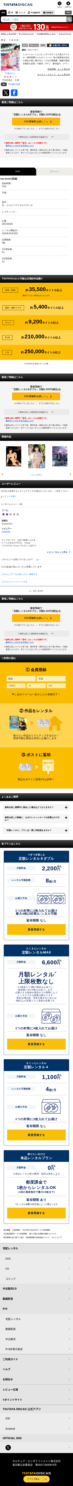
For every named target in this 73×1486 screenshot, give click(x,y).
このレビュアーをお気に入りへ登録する (19, 574)
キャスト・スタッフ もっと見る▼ (53, 74)
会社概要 (6, 1230)
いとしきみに (36, 474)
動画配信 (49, 12)
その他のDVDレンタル (46, 34)
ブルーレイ (54, 171)
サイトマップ (57, 1237)
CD (12, 12)
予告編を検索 (14, 84)
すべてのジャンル (26, 34)
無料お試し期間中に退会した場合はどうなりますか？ (29, 807)
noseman (6, 531)
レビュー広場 (10, 1389)
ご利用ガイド (10, 1359)
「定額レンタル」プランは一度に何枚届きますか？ (28, 830)
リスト (59, 7)
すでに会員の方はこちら (49, 128)
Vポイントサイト (12, 1399)
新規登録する (36, 929)
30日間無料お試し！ (36, 121)
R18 (68, 12)
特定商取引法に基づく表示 (13, 1237)
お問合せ (8, 1379)
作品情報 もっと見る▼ (59, 69)
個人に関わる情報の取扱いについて (42, 1234)
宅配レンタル (13, 1319)
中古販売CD (35, 12)
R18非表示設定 (14, 1349)
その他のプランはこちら (24, 128)
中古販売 (10, 1339)
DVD (3, 12)
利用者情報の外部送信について (38, 1237)
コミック (22, 12)
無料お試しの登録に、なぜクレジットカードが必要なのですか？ (32, 818)
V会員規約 (16, 1230)
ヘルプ (6, 1369)
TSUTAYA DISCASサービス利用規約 (36, 1230)
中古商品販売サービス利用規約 (15, 1234)
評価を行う (10, 73)
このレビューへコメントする (14, 582)
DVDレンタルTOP (8, 34)
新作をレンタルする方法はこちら (20, 146)
